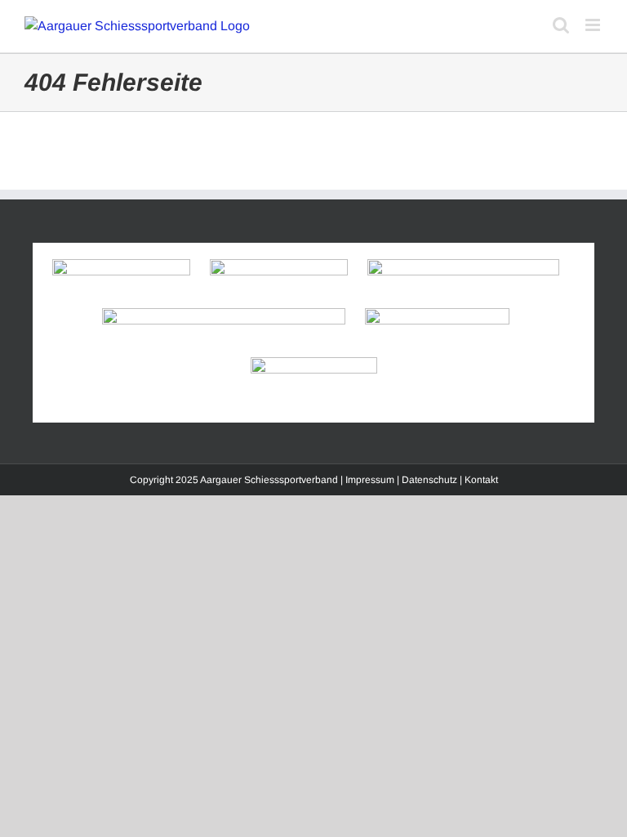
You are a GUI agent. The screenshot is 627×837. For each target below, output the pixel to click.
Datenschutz (429, 480)
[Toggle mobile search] (561, 25)
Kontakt (481, 480)
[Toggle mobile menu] (594, 25)
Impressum (369, 480)
